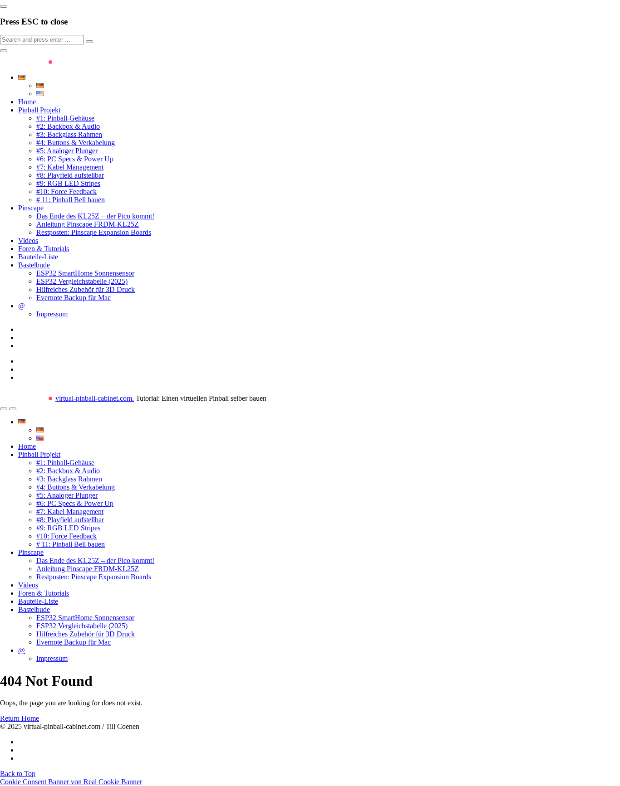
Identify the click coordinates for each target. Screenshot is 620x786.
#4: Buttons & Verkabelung (75, 142)
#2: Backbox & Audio (68, 126)
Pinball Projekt (39, 110)
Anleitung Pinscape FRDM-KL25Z (87, 224)
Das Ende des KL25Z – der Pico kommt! (95, 216)
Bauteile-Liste (38, 257)
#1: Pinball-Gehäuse (65, 118)
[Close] (3, 6)
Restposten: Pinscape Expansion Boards (93, 232)
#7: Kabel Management (69, 167)
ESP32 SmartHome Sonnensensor (85, 273)
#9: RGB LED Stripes (68, 183)
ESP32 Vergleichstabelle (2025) (82, 281)
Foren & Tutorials (43, 248)
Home (27, 102)
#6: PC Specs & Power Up (74, 159)
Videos (28, 240)
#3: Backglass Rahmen (69, 134)
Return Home (19, 718)
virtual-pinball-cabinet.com (94, 398)
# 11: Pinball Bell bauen (70, 200)
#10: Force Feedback (66, 191)
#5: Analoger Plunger (67, 151)
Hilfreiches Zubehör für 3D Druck (85, 289)
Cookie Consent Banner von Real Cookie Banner (71, 782)
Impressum (52, 314)
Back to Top (17, 773)
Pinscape (31, 208)
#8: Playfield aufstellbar (70, 175)
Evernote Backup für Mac (73, 297)
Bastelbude (34, 265)
